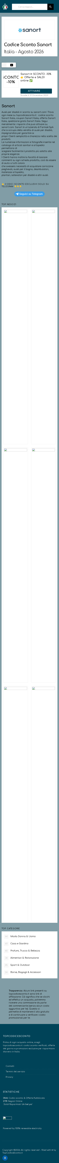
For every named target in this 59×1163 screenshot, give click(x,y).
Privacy (9, 1077)
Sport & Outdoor (17, 965)
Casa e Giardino (16, 943)
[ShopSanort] (29, 30)
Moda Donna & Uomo (20, 936)
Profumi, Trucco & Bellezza (22, 951)
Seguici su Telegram (31, 193)
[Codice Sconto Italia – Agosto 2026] (5, 6)
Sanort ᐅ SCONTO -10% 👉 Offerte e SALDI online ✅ (35, 77)
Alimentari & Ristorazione (22, 958)
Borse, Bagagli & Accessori (23, 972)
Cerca (50, 7)
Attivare (34, 91)
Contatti (10, 1066)
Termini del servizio (15, 1072)
